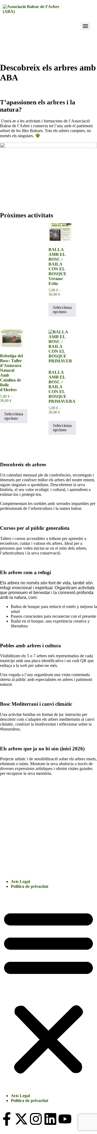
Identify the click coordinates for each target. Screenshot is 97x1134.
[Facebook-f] (6, 1119)
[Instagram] (36, 1119)
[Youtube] (65, 1119)
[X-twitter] (21, 1119)
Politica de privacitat (29, 886)
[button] (48, 991)
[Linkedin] (50, 1119)
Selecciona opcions (62, 309)
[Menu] (85, 26)
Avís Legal (20, 881)
